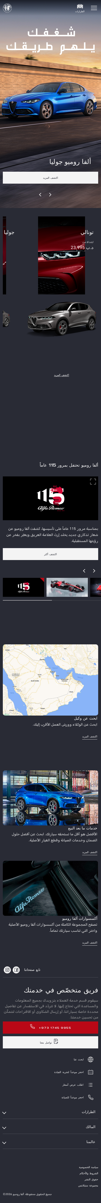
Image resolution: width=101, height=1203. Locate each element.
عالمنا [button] (90, 1142)
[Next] (50, 194)
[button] (94, 8)
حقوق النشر (91, 1179)
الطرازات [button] (88, 1112)
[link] (50, 171)
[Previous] (40, 194)
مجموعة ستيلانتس (88, 1185)
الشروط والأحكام (89, 1173)
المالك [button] (90, 1127)
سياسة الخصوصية (88, 1167)
